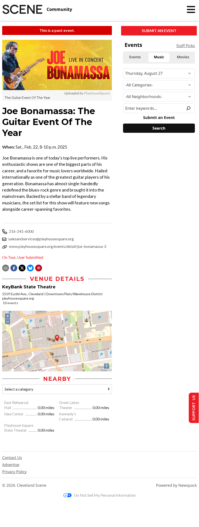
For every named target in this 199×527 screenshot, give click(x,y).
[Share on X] (22, 267)
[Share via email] (5, 267)
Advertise (10, 464)
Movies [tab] (183, 57)
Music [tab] (159, 57)
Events (133, 45)
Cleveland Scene (31, 485)
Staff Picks (185, 45)
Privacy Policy (14, 471)
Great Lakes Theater (69, 405)
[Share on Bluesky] (30, 267)
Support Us (193, 408)
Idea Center (14, 413)
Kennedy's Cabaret (67, 416)
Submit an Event (159, 30)
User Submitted (30, 257)
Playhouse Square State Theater (18, 428)
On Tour (9, 257)
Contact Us (12, 457)
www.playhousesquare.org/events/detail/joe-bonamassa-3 (57, 246)
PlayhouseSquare (97, 93)
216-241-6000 (21, 231)
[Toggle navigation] (191, 9)
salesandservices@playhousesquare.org (41, 238)
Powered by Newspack (176, 485)
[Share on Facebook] (13, 267)
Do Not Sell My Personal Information (105, 495)
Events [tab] (135, 57)
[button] (38, 267)
